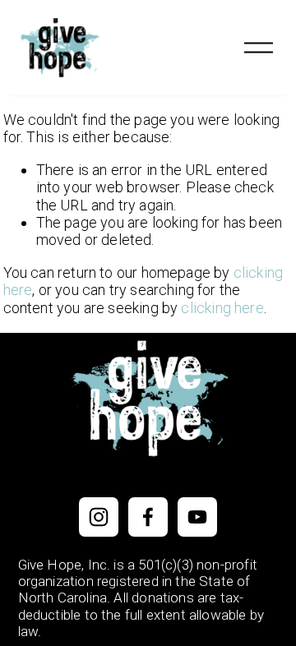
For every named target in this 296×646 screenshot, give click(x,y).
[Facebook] (148, 517)
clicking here (222, 307)
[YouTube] (197, 517)
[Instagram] (98, 517)
